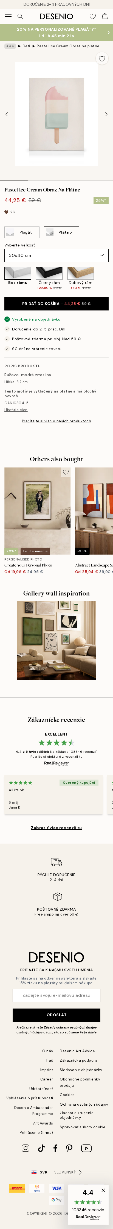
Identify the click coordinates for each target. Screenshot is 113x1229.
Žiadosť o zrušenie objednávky (77, 1115)
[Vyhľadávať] (20, 16)
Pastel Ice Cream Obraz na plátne (68, 46)
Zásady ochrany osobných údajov (70, 1027)
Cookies (67, 1095)
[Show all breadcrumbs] (10, 46)
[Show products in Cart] (105, 16)
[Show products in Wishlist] (93, 16)
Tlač (49, 1060)
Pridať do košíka (56, 303)
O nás (47, 1051)
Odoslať (57, 1014)
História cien (16, 410)
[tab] (14, 179)
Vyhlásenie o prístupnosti (29, 1098)
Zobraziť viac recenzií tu (56, 827)
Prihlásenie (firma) (36, 1132)
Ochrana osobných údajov (84, 1104)
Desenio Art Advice (77, 1051)
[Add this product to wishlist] (102, 58)
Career (46, 1079)
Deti (26, 46)
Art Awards (43, 1123)
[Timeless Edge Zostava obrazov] (56, 640)
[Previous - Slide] (6, 114)
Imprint (46, 1070)
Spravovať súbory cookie (83, 1127)
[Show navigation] (8, 16)
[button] (88, 1205)
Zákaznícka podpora (78, 1060)
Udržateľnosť (41, 1088)
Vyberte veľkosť (19, 245)
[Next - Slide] (106, 114)
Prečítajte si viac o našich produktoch (56, 421)
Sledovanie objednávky (81, 1070)
